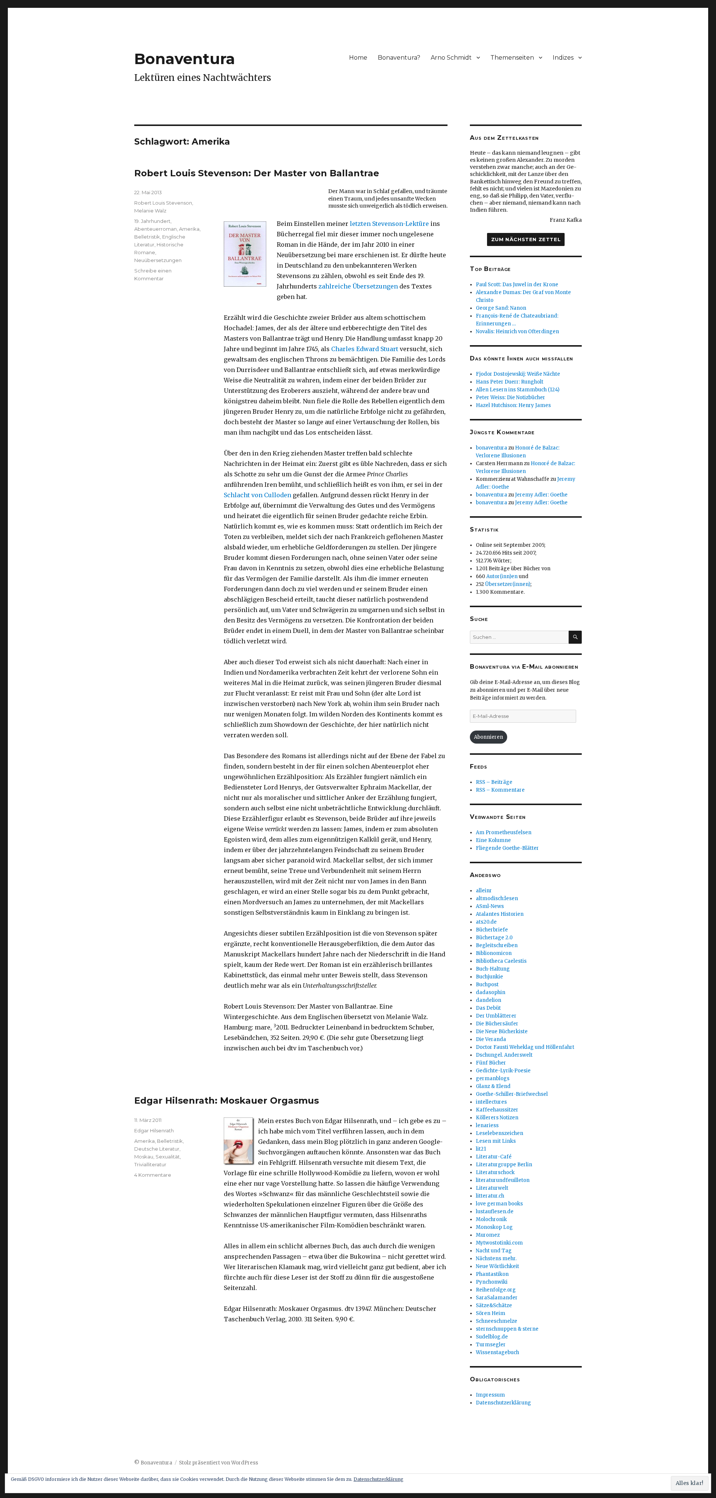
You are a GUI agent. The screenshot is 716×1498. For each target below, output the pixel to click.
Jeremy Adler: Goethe (541, 495)
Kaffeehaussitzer (497, 1110)
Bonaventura (184, 59)
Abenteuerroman (155, 229)
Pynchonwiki (492, 1282)
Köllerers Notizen (497, 1117)
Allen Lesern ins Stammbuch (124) (517, 390)
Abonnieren (488, 737)
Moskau (143, 1157)
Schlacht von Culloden (257, 495)
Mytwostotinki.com (499, 1243)
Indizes (563, 57)
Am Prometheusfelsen (503, 832)
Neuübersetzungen (158, 260)
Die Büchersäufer (497, 1024)
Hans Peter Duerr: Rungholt (509, 382)
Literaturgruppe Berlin (504, 1164)
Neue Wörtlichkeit (497, 1266)
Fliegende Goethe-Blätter (507, 848)
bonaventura (491, 448)
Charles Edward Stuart (364, 349)
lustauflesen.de (495, 1211)
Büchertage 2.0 (494, 937)
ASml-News (490, 906)
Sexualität (168, 1157)
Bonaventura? (399, 57)
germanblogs (492, 1078)
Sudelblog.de (492, 1337)
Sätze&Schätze (494, 1305)
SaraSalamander (497, 1297)
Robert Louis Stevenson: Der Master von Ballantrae (256, 173)
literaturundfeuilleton (503, 1180)
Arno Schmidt (451, 57)
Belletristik (147, 237)
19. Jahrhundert (152, 221)
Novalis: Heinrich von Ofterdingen (517, 331)
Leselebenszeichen (499, 1133)
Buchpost (487, 984)
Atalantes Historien (500, 914)
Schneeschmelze (496, 1321)
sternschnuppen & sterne (507, 1329)
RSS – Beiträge (494, 782)
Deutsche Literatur (156, 1149)
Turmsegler (491, 1344)
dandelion (488, 1000)
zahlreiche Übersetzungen (358, 286)
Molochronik (491, 1219)
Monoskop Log (494, 1227)
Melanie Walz (150, 211)
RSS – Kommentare (500, 790)
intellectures (491, 1102)
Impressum (490, 1395)
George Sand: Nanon (501, 308)
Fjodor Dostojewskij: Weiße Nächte (518, 374)
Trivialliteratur (150, 1164)
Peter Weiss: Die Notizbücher (510, 397)
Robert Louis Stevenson (163, 203)
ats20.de (486, 922)
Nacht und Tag (494, 1251)
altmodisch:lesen (497, 898)
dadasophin (490, 992)
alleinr (484, 890)
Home (358, 57)
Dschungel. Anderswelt (504, 1055)
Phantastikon (492, 1274)
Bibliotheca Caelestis (501, 961)
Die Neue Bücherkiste (502, 1031)
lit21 (481, 1149)
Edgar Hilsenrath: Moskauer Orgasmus (226, 1100)
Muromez (488, 1235)
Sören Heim (490, 1313)
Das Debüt (488, 1008)
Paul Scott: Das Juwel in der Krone (517, 284)
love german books (499, 1204)
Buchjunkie (489, 977)
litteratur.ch (490, 1196)
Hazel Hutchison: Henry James (513, 405)
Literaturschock (495, 1172)
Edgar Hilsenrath (154, 1130)
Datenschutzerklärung (503, 1403)
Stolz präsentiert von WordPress (218, 1463)
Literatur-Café (494, 1157)
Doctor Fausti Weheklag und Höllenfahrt (525, 1047)
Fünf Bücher (491, 1063)
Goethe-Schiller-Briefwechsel (512, 1094)
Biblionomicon (494, 953)
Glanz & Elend (493, 1086)
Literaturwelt (492, 1188)
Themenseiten (512, 57)
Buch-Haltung (493, 969)
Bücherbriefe (492, 930)
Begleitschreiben (497, 945)
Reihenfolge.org (496, 1290)
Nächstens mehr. (496, 1258)
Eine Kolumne (493, 840)
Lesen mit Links (496, 1141)
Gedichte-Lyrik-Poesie (503, 1070)
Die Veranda (491, 1039)
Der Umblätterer (496, 1016)
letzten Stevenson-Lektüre (389, 223)
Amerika (189, 229)
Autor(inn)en (502, 576)
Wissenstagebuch (497, 1352)
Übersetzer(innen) (507, 584)
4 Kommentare (152, 1175)
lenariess (487, 1125)
